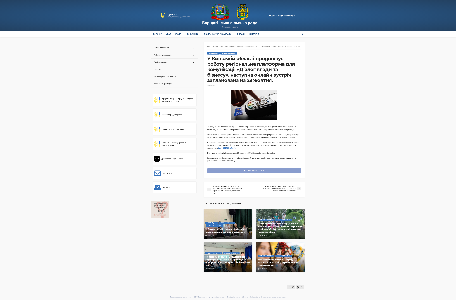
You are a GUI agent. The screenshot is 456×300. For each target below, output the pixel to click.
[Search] (303, 34)
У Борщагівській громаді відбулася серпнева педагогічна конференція (225, 230)
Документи (193, 34)
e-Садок (241, 34)
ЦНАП (168, 34)
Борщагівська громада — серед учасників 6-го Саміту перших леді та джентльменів (278, 262)
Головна (157, 34)
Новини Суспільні (214, 225)
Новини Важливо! (229, 53)
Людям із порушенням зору (281, 15)
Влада (178, 34)
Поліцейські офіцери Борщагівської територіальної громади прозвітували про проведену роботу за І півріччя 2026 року (227, 261)
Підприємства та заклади (217, 34)
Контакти (254, 34)
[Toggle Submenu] (193, 47)
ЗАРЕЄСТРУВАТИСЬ (227, 148)
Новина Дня (213, 53)
